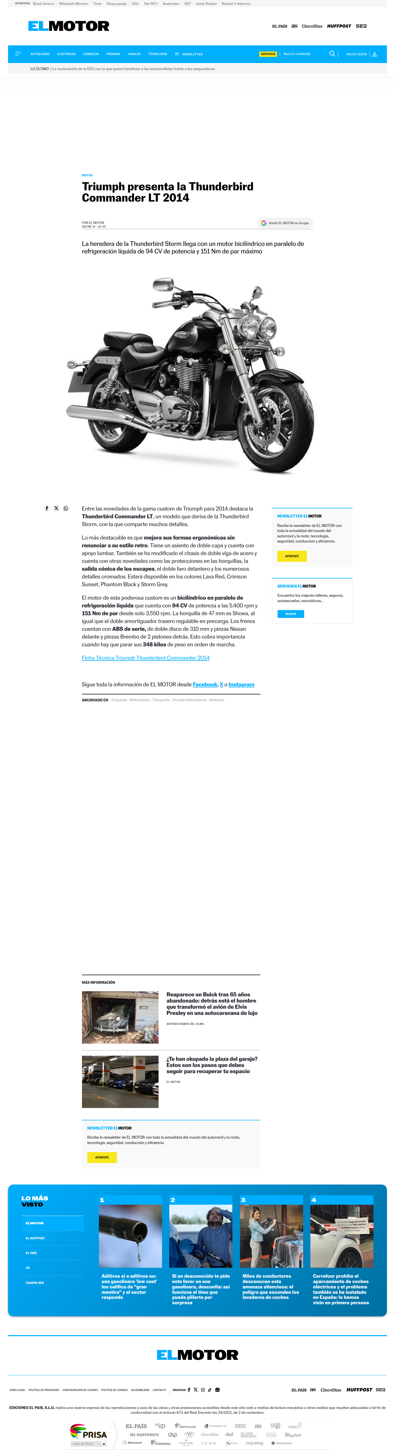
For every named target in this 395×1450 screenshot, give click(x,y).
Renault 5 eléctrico (236, 4)
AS (28, 1268)
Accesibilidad (140, 1390)
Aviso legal (17, 1390)
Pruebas (114, 54)
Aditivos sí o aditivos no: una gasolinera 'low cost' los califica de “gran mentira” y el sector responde (129, 1286)
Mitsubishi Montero (74, 4)
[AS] (295, 26)
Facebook (205, 684)
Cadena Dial (229, 1434)
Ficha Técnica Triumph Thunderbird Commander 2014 (146, 657)
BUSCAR (291, 614)
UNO (173, 1434)
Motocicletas (140, 700)
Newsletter (192, 54)
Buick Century (44, 4)
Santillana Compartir (215, 1426)
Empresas (119, 700)
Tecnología (158, 54)
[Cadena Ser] (361, 26)
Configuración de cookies (80, 1390)
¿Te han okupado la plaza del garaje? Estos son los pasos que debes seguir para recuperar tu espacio (212, 1064)
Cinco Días (209, 1434)
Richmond (132, 1442)
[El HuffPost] (339, 26)
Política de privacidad (43, 1390)
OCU (135, 4)
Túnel (97, 4)
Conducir (91, 54)
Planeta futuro (269, 1434)
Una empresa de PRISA (88, 1430)
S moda (231, 1442)
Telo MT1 (151, 4)
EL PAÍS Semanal (249, 1434)
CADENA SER (35, 1283)
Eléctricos (66, 54)
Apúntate (102, 1157)
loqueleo (255, 1442)
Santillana (187, 1426)
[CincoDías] (312, 26)
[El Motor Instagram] (203, 1390)
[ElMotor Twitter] (195, 1390)
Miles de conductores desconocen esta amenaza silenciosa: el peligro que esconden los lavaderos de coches (271, 1286)
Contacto (159, 1390)
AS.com (255, 1426)
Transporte (161, 700)
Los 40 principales (162, 1426)
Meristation (281, 1442)
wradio (188, 1434)
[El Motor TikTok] (209, 1390)
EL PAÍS (31, 1253)
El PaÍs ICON (209, 1442)
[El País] (279, 26)
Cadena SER (239, 1426)
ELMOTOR (35, 1223)
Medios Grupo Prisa (88, 1444)
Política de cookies (114, 1390)
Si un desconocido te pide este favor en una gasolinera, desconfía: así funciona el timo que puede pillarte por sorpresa (201, 1289)
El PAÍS (136, 1426)
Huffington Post (143, 1434)
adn (273, 1426)
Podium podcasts (185, 1442)
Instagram (241, 684)
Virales (134, 54)
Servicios (268, 54)
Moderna (159, 1442)
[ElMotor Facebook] (189, 1390)
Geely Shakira (206, 4)
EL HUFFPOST (35, 1238)
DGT (188, 4)
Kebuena (288, 1434)
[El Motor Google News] (217, 1390)
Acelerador (171, 4)
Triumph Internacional (189, 700)
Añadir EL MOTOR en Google (289, 223)
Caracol (293, 1426)
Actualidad (40, 54)
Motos (87, 175)
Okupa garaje (117, 4)
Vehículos (216, 700)
